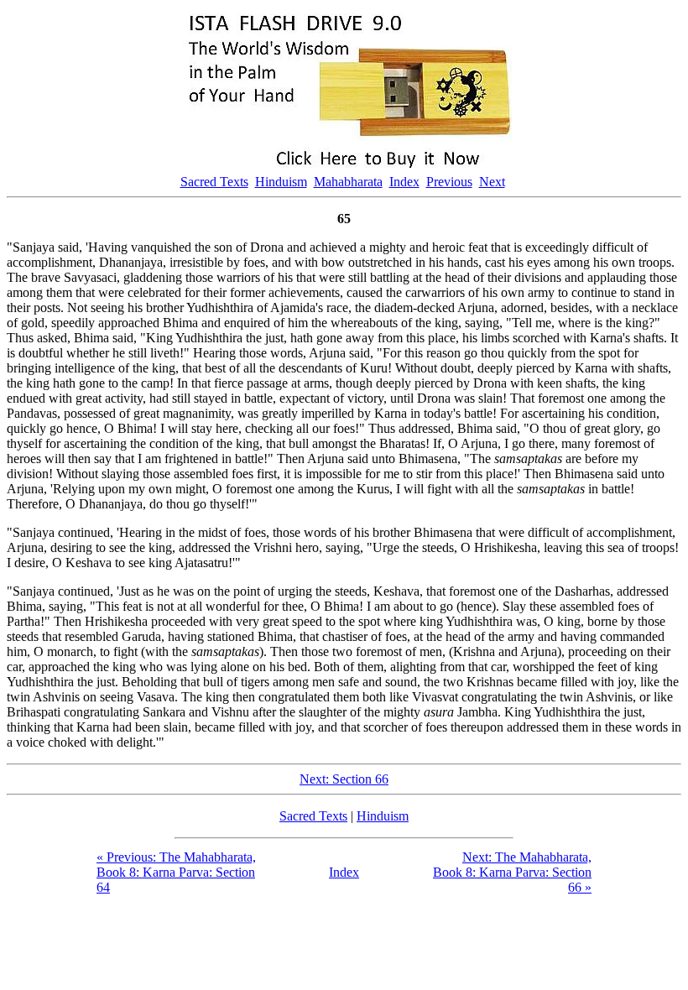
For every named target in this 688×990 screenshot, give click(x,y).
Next (492, 182)
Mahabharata (348, 182)
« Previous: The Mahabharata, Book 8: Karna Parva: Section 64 (176, 872)
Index (404, 182)
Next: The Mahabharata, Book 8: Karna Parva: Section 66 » (512, 872)
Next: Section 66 (344, 779)
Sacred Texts (214, 182)
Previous (449, 182)
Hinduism (281, 182)
